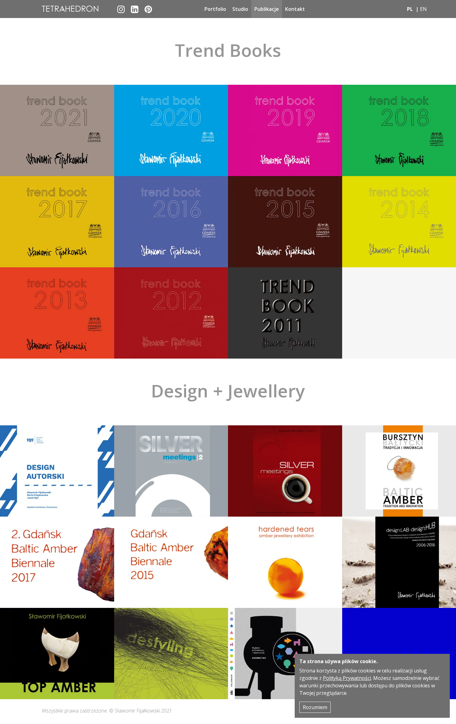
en (423, 9)
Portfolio (215, 9)
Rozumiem (315, 707)
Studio (240, 9)
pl (410, 9)
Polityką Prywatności (347, 678)
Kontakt (295, 9)
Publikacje (266, 9)
